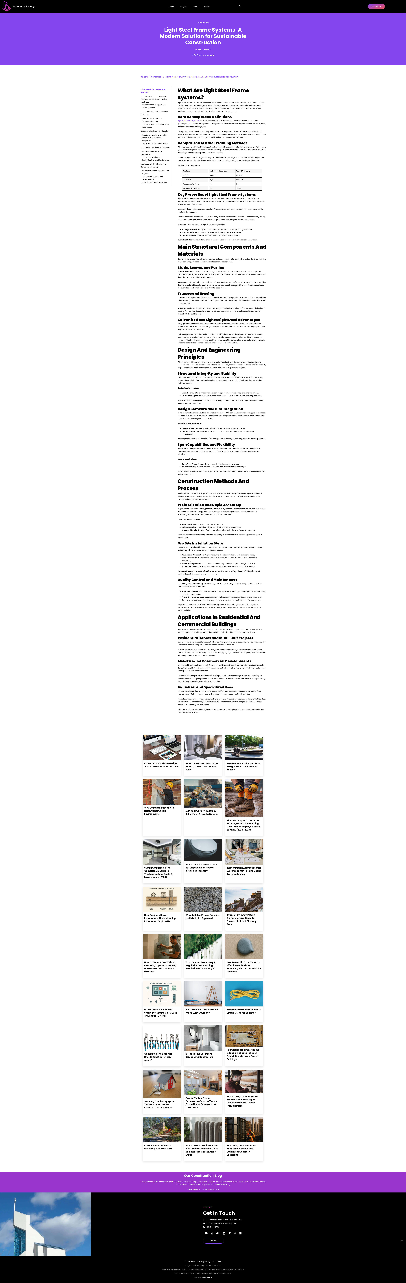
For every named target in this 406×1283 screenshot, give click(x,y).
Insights (183, 6)
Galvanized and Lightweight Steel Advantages (155, 125)
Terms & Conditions (216, 1269)
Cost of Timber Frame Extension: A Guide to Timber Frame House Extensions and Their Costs (201, 1103)
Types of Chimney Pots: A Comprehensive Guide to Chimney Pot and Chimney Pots (241, 919)
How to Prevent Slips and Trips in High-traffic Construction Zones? (243, 766)
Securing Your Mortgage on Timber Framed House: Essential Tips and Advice (159, 1104)
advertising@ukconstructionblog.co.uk (203, 1189)
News (195, 6)
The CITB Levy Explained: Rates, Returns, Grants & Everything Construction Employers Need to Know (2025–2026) (244, 825)
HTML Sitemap (168, 1269)
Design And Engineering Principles (155, 131)
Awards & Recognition (197, 1269)
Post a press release (203, 1277)
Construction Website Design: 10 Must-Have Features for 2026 (161, 765)
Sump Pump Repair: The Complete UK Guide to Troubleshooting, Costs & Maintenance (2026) (158, 872)
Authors (241, 1269)
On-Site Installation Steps (152, 157)
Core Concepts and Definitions (154, 96)
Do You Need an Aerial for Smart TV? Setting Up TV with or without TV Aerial (160, 1012)
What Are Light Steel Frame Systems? (153, 90)
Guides (206, 6)
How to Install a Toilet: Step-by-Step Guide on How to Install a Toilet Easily (201, 867)
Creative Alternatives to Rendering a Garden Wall (158, 1147)
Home (145, 77)
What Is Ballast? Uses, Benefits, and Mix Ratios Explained (202, 917)
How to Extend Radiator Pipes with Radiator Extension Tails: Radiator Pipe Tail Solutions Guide (202, 1150)
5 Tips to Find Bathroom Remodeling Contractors (199, 1055)
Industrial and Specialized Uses (154, 182)
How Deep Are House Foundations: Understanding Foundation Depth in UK (160, 918)
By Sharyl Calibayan (203, 50)
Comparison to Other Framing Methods (154, 100)
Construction (203, 22)
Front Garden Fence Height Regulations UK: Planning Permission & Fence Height (200, 965)
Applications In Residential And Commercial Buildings (153, 165)
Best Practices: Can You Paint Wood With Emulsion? (202, 1011)
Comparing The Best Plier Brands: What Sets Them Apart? (158, 1057)
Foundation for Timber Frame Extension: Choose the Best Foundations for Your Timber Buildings (243, 1054)
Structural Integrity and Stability (155, 135)
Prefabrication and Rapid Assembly (152, 153)
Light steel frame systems (188, 121)
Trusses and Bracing (150, 121)
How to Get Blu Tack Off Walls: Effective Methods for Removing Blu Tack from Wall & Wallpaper (244, 967)
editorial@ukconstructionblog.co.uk (217, 1273)
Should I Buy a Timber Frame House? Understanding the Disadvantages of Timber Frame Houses (242, 1101)
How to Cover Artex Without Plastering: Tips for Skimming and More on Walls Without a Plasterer (160, 967)
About (171, 6)
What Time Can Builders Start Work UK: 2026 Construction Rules (202, 766)
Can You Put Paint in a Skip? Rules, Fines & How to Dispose (202, 812)
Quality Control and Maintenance (155, 160)
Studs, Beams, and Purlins (152, 118)
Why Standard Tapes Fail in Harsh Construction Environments (159, 811)
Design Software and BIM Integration (152, 139)
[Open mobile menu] (402, 1240)
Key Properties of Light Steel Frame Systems (153, 106)
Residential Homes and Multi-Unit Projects (155, 172)
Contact (213, 1240)
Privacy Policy (181, 1269)
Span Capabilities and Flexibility (155, 143)
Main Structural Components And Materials (154, 113)
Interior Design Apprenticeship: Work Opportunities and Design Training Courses (244, 871)
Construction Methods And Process (155, 147)
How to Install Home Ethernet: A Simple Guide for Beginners (244, 1011)
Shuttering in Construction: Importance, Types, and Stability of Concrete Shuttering (241, 1150)
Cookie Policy (231, 1269)
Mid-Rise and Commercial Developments (152, 178)
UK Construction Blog (23, 6)
